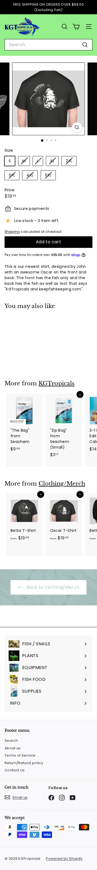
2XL (71, 162)
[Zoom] (77, 127)
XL (54, 162)
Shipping (12, 232)
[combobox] (48, 44)
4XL (31, 176)
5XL (50, 176)
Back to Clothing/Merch (52, 587)
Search (11, 740)
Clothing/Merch (62, 483)
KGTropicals (57, 383)
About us (13, 748)
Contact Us (15, 770)
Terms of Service (20, 755)
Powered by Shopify (64, 858)
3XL (14, 176)
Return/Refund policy (24, 762)
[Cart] (76, 26)
